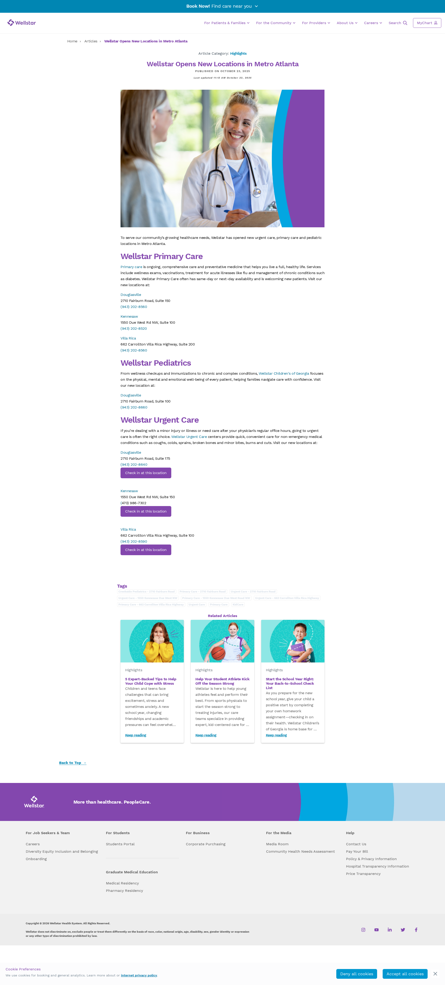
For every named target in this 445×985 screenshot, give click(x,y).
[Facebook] (416, 930)
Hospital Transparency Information (377, 866)
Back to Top (70, 763)
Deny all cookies (356, 973)
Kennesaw (129, 316)
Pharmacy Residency (124, 890)
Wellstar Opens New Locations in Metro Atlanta (146, 41)
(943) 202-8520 (134, 328)
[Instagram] (363, 930)
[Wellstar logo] (21, 22)
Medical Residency (122, 883)
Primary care (131, 267)
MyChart (425, 23)
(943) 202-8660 (134, 407)
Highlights (238, 53)
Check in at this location (146, 473)
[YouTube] (376, 930)
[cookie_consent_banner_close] (435, 974)
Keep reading (135, 735)
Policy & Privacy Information (371, 859)
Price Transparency (363, 873)
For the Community (274, 23)
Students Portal (120, 844)
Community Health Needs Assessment (300, 851)
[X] (403, 930)
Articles (90, 41)
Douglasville (131, 294)
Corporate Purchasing (206, 844)
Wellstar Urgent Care (189, 436)
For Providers (314, 23)
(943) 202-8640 (134, 464)
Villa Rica (128, 338)
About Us (346, 23)
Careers (371, 23)
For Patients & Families (225, 23)
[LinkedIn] (390, 930)
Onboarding (36, 859)
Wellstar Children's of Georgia (284, 373)
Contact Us (356, 844)
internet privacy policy (139, 975)
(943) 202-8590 (134, 541)
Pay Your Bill (357, 851)
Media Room (277, 844)
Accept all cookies (405, 973)
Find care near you (219, 6)
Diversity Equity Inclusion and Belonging (62, 851)
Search (395, 23)
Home (72, 41)
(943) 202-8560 (134, 306)
